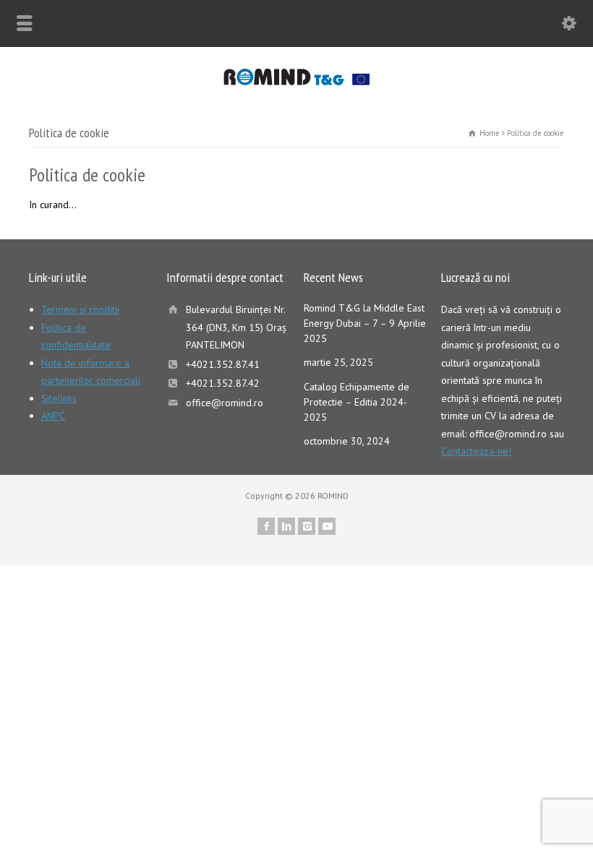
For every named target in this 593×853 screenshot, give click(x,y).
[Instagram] (306, 526)
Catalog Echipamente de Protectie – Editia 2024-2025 (356, 402)
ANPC (53, 415)
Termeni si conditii (80, 309)
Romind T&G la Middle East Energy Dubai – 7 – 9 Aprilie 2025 (365, 323)
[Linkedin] (286, 526)
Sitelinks (59, 398)
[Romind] (296, 81)
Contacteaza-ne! (476, 451)
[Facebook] (266, 526)
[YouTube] (327, 526)
